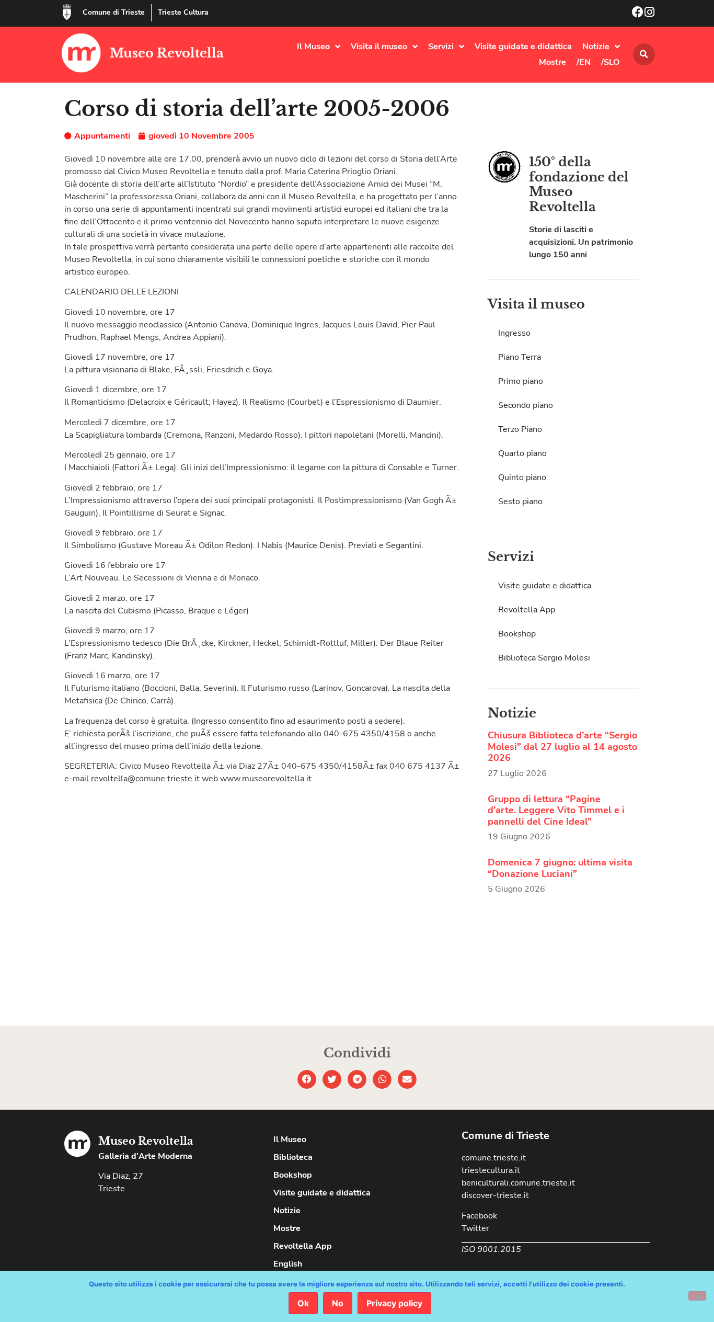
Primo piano (520, 381)
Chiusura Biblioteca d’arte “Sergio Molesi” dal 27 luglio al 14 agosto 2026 (562, 746)
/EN (584, 62)
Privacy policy (394, 1303)
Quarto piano (522, 453)
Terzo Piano (520, 429)
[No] (697, 1296)
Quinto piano (522, 477)
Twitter (475, 1228)
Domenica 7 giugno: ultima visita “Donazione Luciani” (560, 868)
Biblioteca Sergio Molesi (544, 658)
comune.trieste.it (494, 1158)
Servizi (441, 46)
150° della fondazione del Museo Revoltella (579, 184)
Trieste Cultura (183, 12)
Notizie (595, 46)
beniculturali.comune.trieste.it (518, 1183)
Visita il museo (379, 46)
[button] (644, 54)
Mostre (552, 62)
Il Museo (313, 46)
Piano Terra (519, 357)
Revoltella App (526, 610)
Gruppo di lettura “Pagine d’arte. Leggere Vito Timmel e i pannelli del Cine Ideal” (556, 810)
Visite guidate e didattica (523, 46)
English (287, 1264)
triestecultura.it (491, 1170)
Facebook (479, 1216)
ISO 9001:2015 (491, 1249)
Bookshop (517, 634)
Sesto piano (520, 501)
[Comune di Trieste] (67, 12)
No (337, 1303)
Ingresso (514, 333)
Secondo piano (525, 405)
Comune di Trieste (114, 12)
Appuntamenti (102, 136)
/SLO (610, 62)
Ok (303, 1303)
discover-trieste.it (495, 1195)
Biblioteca (293, 1157)
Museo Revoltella (167, 53)
